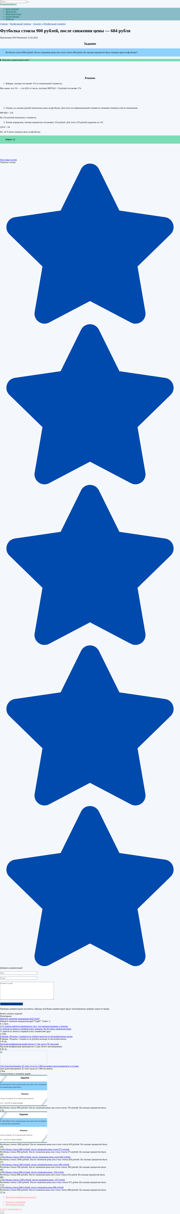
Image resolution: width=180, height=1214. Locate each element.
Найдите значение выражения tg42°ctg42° (20, 1018)
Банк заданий (12, 9)
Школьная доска (13, 14)
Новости (10, 19)
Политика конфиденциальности (21, 1197)
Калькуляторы (12, 16)
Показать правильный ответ (15, 60)
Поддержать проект (15, 1204)
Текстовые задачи (8, 160)
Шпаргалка (11, 11)
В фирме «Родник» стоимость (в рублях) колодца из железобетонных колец (36, 1036)
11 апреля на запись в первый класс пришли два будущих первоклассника (35, 1029)
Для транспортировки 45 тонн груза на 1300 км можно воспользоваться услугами (39, 1066)
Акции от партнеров (15, 1202)
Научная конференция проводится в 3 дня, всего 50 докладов (29, 1044)
